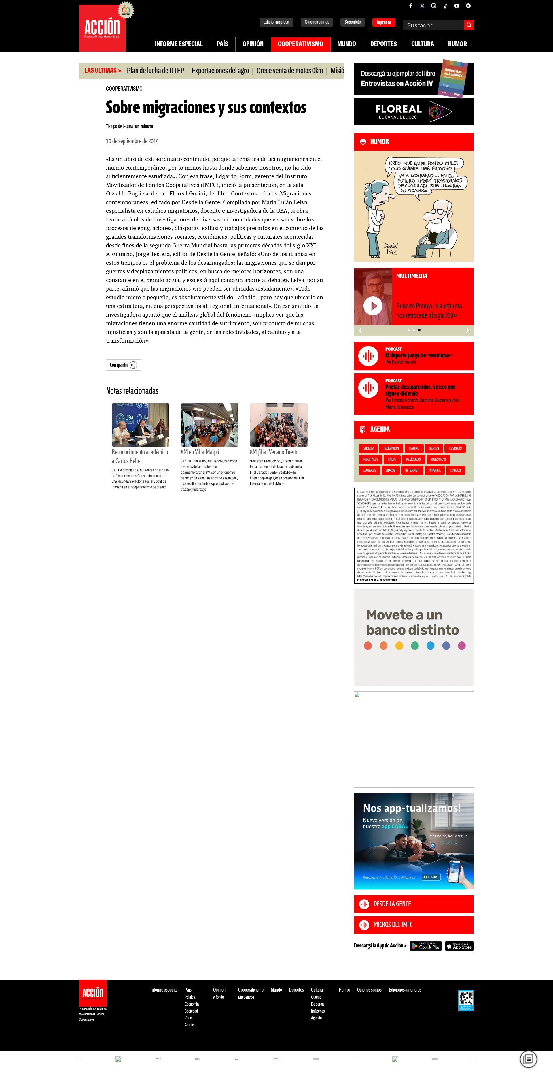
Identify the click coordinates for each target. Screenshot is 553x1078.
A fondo (218, 997)
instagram (434, 6)
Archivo (190, 1025)
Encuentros (246, 997)
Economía (192, 1004)
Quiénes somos (317, 22)
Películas (413, 460)
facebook (411, 6)
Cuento (316, 997)
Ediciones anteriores (405, 990)
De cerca (317, 1004)
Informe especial (179, 44)
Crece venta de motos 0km (263, 71)
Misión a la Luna (324, 71)
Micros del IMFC (393, 925)
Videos (368, 449)
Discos (455, 471)
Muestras (438, 460)
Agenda (316, 1018)
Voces (189, 1018)
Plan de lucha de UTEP (129, 71)
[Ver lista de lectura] (528, 1059)
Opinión (253, 44)
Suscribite (353, 22)
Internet (412, 471)
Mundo (346, 44)
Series (434, 449)
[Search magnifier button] (469, 25)
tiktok (445, 6)
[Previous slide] (361, 739)
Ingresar (384, 22)
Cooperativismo (300, 44)
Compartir (119, 365)
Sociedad (191, 1011)
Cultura (422, 44)
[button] (409, 330)
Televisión (391, 449)
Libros (390, 471)
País (222, 44)
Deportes (383, 44)
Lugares (369, 471)
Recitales (370, 460)
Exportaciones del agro (194, 71)
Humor (457, 44)
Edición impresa (276, 22)
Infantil (435, 471)
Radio (392, 460)
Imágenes (318, 1011)
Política (190, 997)
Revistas (455, 449)
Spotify (468, 6)
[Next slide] (467, 739)
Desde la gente (392, 904)
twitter (422, 5)
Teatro (414, 449)
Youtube (457, 6)
